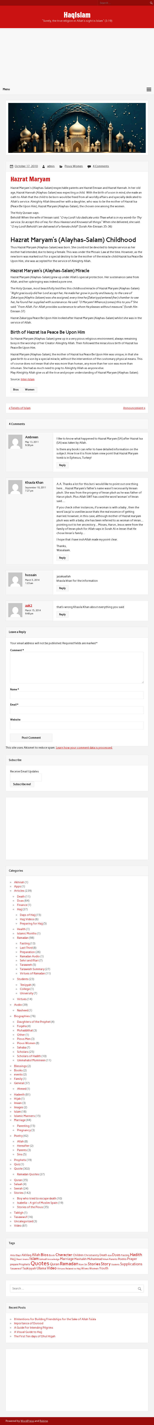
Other (21, 1034)
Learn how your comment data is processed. (84, 747)
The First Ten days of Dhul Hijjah (34, 1336)
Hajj (19, 909)
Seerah (18, 1188)
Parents (22, 1150)
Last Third (26, 947)
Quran (18, 1180)
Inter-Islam (28, 379)
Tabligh (18, 1212)
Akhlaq (26, 1255)
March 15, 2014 (33, 610)
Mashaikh (80, 1259)
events (18, 1074)
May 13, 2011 (32, 441)
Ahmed (21, 1088)
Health (21, 929)
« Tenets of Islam (20, 408)
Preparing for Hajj (31, 923)
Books (18, 1070)
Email (14, 704)
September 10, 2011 (35, 487)
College (25, 989)
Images (18, 1107)
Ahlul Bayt (15, 1255)
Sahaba (21, 1047)
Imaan (18, 1103)
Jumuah (43, 1259)
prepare (14, 1264)
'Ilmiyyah (25, 985)
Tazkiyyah (29, 1268)
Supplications (131, 1264)
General (19, 1083)
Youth (103, 1268)
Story (106, 1263)
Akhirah (19, 882)
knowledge (54, 1259)
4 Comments (101, 166)
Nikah (105, 1259)
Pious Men (24, 1039)
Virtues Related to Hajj (69, 1268)
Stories (18, 1193)
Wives (85, 1268)
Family (18, 1079)
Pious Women (74, 166)
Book (52, 1255)
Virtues (22, 999)
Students (23, 979)
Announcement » (134, 408)
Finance (22, 905)
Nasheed (22, 1010)
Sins (20, 1154)
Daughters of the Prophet (34, 1022)
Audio (18, 1004)
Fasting (25, 943)
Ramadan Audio (30, 956)
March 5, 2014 (32, 580)
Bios (16, 389)
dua (110, 1255)
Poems (122, 1259)
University (26, 993)
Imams (26, 1259)
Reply (62, 465)
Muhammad (94, 1259)
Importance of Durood (28, 1323)
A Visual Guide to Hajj (28, 1332)
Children (78, 1255)
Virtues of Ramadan (32, 973)
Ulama (41, 1268)
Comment (17, 650)
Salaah (18, 1184)
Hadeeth (19, 1094)
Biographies (22, 1016)
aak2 (28, 605)
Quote (18, 1168)
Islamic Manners (24, 1116)
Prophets (20, 1160)
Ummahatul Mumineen (31, 1060)
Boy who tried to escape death (36, 1198)
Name (14, 689)
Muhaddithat (25, 1030)
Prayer (132, 1259)
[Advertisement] (77, 56)
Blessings (20, 1066)
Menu (6, 89)
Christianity (91, 1255)
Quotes (40, 1263)
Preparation (27, 952)
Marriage (20, 1120)
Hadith (136, 1254)
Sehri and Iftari (29, 960)
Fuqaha (22, 1026)
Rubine (44, 1420)
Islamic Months (27, 933)
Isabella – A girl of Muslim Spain (37, 1202)
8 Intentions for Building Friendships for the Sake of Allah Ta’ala (55, 1319)
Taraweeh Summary (32, 969)
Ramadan (23, 937)
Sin (85, 1264)
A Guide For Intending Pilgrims (33, 1327)
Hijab (17, 1098)
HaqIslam (77, 15)
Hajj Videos (27, 919)
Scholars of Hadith (29, 1056)
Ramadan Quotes (28, 1174)
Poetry (18, 1136)
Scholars (23, 1052)
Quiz (17, 1164)
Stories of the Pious (30, 1207)
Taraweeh (26, 965)
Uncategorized (23, 1221)
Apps (17, 886)
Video (18, 1225)
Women (29, 389)
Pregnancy (24, 1130)
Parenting (23, 1126)
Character (63, 1254)
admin (51, 166)
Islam (17, 1111)
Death (21, 896)
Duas (20, 900)
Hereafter (23, 1145)
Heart (19, 1259)
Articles (19, 890)
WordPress (27, 1420)
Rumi (81, 1264)
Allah (20, 1141)
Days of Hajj (27, 915)
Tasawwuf (20, 1217)
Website (15, 719)
